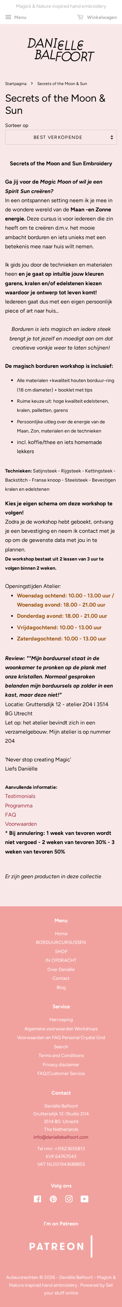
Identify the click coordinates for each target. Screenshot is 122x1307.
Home (61, 933)
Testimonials (20, 796)
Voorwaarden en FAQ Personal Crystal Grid (61, 1037)
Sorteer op (16, 125)
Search (61, 1046)
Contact (61, 978)
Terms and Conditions (61, 1055)
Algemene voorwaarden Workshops (61, 1028)
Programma (19, 805)
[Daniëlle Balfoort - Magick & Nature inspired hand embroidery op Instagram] (69, 1200)
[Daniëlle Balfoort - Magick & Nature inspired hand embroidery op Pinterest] (53, 1200)
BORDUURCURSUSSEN (61, 942)
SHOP (61, 951)
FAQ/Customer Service (61, 1073)
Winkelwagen (101, 17)
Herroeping (61, 1019)
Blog (61, 987)
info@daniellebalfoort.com (61, 1137)
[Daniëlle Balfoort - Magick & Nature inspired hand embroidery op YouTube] (84, 1200)
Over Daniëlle (61, 969)
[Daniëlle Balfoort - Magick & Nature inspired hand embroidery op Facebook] (37, 1200)
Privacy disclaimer (61, 1064)
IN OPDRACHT (61, 960)
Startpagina (15, 83)
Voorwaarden (21, 824)
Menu (19, 17)
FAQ (10, 814)
